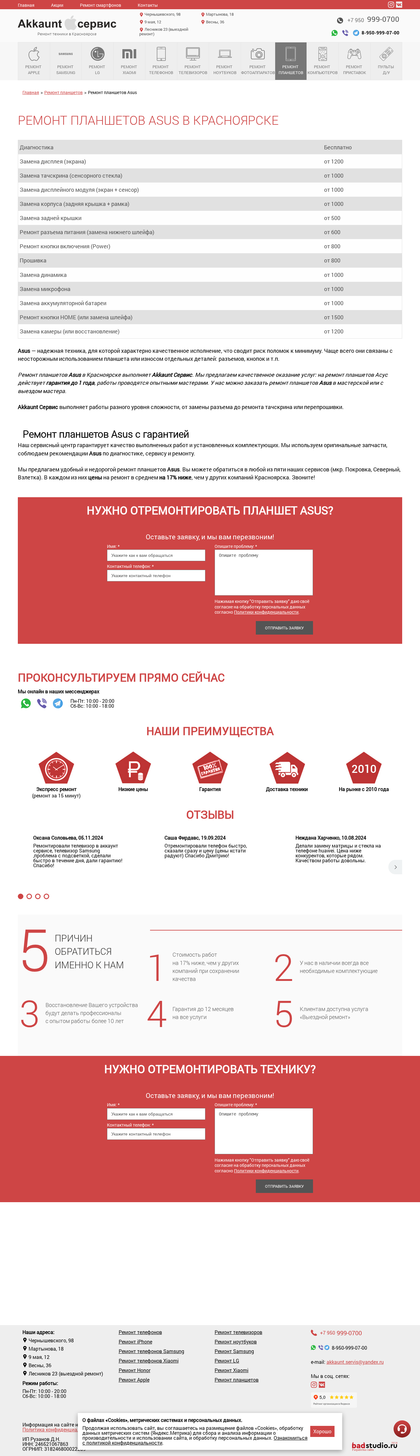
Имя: (113, 546)
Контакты (148, 5)
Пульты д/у (386, 69)
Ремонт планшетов (291, 69)
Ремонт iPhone (135, 1341)
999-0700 (373, 19)
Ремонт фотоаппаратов (258, 69)
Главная (26, 5)
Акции (57, 5)
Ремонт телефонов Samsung (151, 1351)
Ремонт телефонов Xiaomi (149, 1360)
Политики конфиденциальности (266, 612)
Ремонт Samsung (65, 69)
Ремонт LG (97, 69)
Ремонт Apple (33, 69)
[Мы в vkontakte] (399, 5)
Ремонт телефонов (161, 69)
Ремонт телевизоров (193, 69)
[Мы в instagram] (391, 5)
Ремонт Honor (134, 1370)
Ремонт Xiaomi (129, 69)
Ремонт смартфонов (100, 5)
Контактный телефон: (130, 566)
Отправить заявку (284, 628)
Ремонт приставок (354, 69)
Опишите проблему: (236, 546)
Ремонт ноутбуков (224, 69)
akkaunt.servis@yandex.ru (355, 1362)
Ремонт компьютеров (322, 69)
